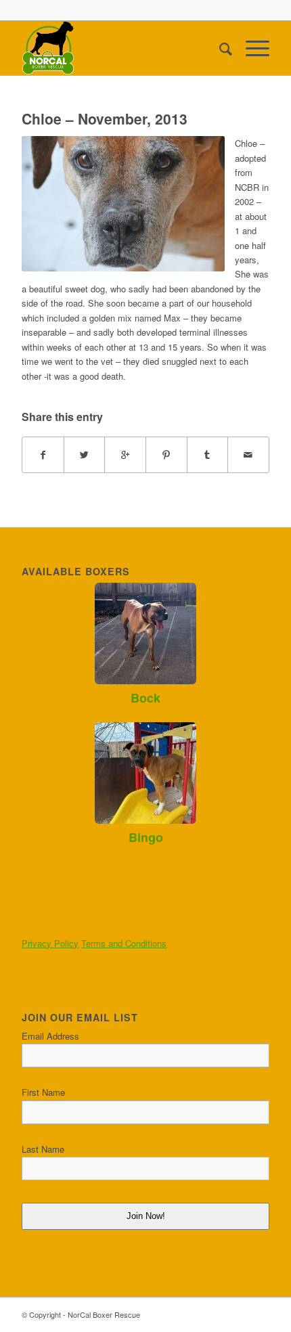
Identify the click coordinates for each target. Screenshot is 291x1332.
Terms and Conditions (123, 943)
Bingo (146, 837)
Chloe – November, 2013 (104, 118)
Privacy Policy (50, 943)
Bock (145, 698)
